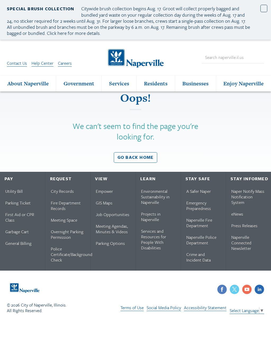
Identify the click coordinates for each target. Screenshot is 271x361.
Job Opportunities (112, 214)
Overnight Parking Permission (67, 234)
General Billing (18, 243)
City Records (62, 191)
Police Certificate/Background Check (70, 254)
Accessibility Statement (205, 307)
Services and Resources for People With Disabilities (153, 239)
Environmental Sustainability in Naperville (155, 197)
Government (79, 83)
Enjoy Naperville (243, 83)
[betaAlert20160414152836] (264, 8)
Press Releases (244, 226)
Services (119, 83)
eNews (237, 214)
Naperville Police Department (201, 240)
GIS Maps (104, 203)
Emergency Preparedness (198, 206)
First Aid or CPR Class (19, 217)
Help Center (42, 63)
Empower (104, 191)
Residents (156, 83)
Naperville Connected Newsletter (241, 243)
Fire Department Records (66, 206)
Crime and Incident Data (198, 257)
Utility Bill (14, 191)
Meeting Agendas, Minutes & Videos (112, 229)
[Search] (258, 58)
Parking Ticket (18, 203)
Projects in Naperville (151, 217)
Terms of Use (132, 307)
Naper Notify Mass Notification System (247, 197)
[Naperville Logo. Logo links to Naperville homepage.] (135, 57)
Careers (65, 63)
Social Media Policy (164, 307)
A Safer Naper (198, 191)
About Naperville (28, 83)
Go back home (135, 157)
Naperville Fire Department (199, 223)
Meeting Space (64, 220)
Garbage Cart (17, 232)
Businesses (195, 83)
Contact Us (17, 63)
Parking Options (110, 243)
